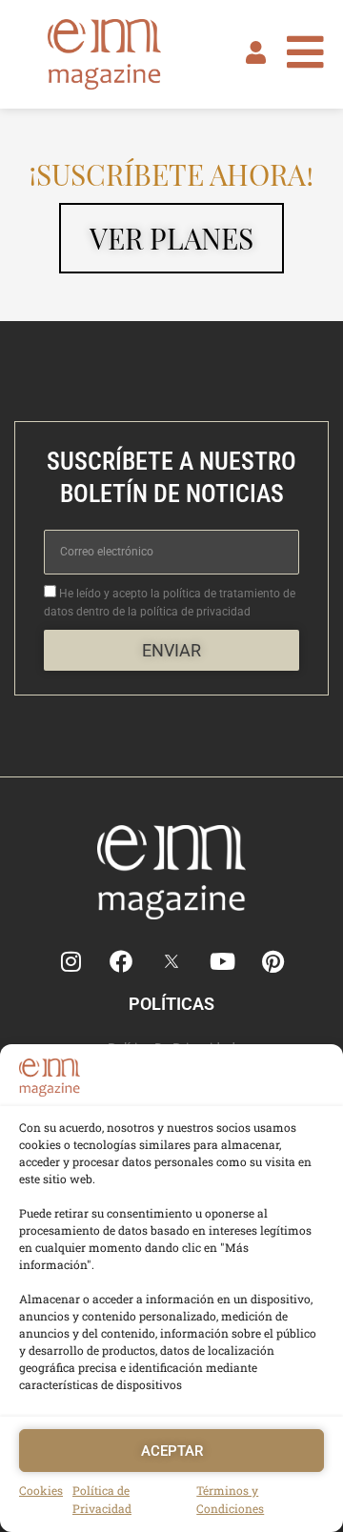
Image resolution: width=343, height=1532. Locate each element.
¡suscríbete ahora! (171, 174)
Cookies (41, 1490)
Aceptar (172, 1451)
